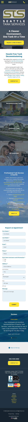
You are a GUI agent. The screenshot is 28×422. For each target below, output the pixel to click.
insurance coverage (10, 70)
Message (4, 288)
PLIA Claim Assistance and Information (14, 257)
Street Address (5, 269)
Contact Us (14, 81)
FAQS (14, 398)
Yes (5, 259)
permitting (19, 59)
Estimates (14, 396)
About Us (14, 213)
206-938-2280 (14, 359)
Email (4, 244)
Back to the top (15, 348)
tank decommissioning (17, 61)
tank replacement (17, 182)
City (3, 274)
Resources (14, 399)
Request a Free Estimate (14, 42)
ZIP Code (4, 286)
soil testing (7, 184)
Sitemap (17, 413)
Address (5, 264)
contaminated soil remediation (11, 72)
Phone (4, 251)
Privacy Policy (11, 413)
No (5, 261)
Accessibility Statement (14, 416)
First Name (6, 231)
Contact (14, 402)
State (3, 280)
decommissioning (8, 182)
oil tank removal (18, 181)
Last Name (6, 238)
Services (14, 395)
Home (14, 393)
